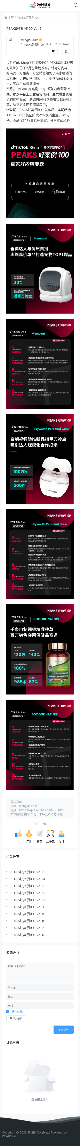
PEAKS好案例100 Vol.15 (27, 872)
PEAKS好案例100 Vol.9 (26, 914)
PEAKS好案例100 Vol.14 (27, 879)
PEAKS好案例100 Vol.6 (26, 935)
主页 (11, 17)
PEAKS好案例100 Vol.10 (27, 907)
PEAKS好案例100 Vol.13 (27, 886)
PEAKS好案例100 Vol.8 (26, 921)
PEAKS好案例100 (28, 17)
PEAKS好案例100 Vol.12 (27, 893)
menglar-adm (29, 40)
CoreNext (43, 1132)
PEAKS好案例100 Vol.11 (27, 900)
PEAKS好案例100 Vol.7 (26, 928)
